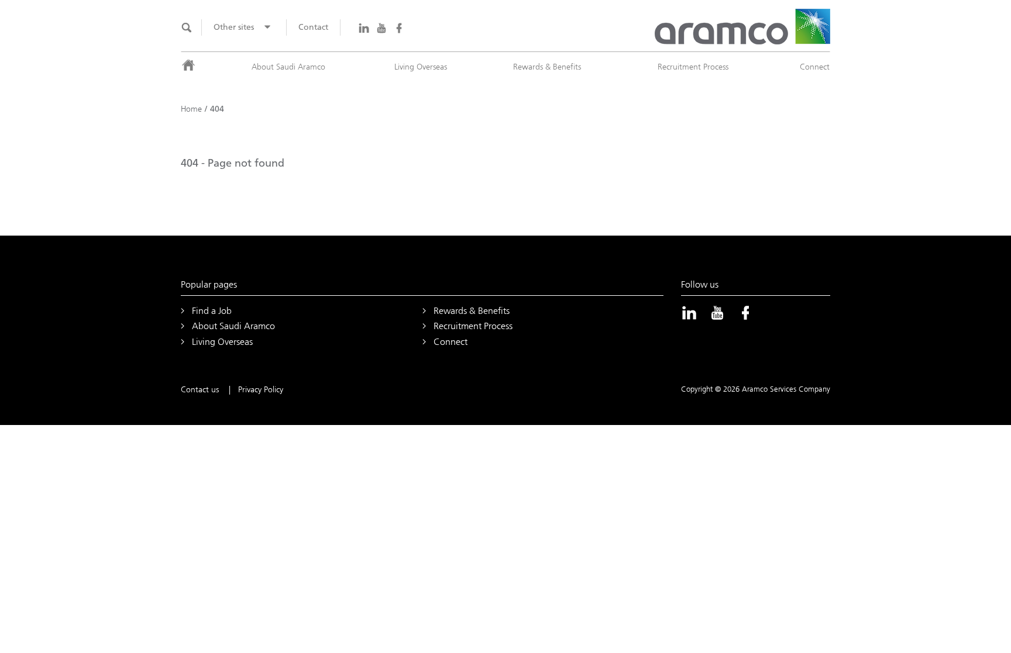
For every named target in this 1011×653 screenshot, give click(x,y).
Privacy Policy (260, 390)
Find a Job (212, 310)
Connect (815, 67)
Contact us (200, 390)
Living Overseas (420, 67)
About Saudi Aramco (288, 67)
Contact (313, 27)
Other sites (234, 27)
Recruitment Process (693, 67)
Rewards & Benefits (547, 67)
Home (191, 109)
